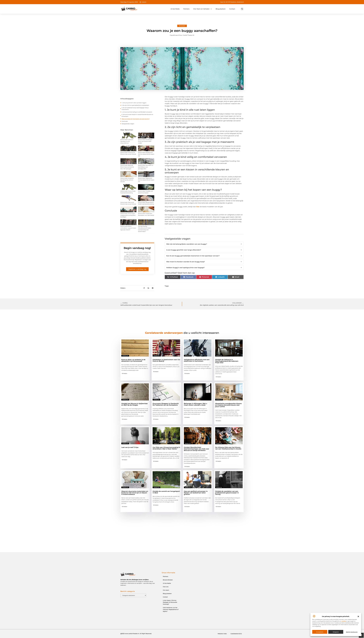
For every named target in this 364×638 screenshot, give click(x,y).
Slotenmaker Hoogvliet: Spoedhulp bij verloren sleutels (127, 180)
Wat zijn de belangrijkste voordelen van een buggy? (204, 244)
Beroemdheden (168, 580)
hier (197, 207)
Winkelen (182, 26)
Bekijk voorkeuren (352, 632)
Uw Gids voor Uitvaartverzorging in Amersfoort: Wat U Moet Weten (166, 448)
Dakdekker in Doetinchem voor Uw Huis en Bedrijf (166, 360)
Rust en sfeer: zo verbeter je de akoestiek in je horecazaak (133, 360)
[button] (358, 616)
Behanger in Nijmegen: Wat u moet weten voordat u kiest (195, 404)
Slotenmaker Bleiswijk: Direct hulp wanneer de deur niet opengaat (127, 167)
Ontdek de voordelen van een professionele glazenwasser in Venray (227, 492)
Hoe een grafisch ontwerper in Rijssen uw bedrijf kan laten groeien (196, 492)
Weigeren (336, 632)
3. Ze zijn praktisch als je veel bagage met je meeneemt (135, 108)
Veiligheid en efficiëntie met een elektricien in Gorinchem (196, 360)
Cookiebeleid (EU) (236, 633)
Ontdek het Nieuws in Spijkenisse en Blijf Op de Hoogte (134, 404)
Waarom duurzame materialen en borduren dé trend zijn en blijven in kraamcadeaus (134, 492)
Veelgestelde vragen (128, 123)
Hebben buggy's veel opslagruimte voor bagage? (204, 267)
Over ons (165, 586)
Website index (222, 633)
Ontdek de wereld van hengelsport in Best (166, 492)
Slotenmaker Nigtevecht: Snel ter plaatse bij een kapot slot (146, 180)
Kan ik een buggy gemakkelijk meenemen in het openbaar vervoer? (204, 256)
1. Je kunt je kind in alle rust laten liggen (134, 103)
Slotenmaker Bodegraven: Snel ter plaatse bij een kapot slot (146, 154)
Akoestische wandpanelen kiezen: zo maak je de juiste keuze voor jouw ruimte (228, 405)
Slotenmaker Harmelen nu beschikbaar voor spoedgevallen (145, 167)
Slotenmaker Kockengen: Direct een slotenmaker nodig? (145, 141)
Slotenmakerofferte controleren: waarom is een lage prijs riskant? (128, 228)
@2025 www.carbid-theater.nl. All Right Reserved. (136, 633)
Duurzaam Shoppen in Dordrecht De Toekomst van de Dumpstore (166, 404)
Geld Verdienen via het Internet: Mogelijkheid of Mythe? (170, 609)
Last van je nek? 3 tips (129, 447)
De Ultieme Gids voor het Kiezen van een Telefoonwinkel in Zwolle (228, 448)
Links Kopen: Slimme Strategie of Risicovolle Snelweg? (170, 602)
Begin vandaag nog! (137, 248)
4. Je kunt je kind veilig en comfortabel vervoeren (137, 112)
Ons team (166, 590)
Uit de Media (175, 9)
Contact (232, 9)
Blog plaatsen (221, 9)
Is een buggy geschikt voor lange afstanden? (204, 250)
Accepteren (319, 632)
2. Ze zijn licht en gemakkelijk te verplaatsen (135, 105)
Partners (186, 9)
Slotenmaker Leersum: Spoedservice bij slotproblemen (126, 141)
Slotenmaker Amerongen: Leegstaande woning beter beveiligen (128, 215)
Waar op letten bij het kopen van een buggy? (135, 119)
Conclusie (125, 121)
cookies (343, 621)
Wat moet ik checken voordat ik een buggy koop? (204, 262)
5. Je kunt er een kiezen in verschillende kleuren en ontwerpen (137, 115)
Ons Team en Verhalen (201, 9)
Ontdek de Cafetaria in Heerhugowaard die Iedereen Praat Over (226, 361)
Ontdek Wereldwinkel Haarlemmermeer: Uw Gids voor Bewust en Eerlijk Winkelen (196, 448)
